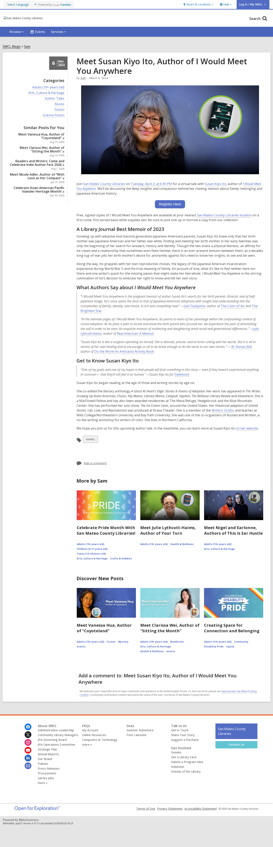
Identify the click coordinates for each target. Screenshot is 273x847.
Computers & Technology (99, 740)
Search (255, 18)
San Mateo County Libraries (104, 184)
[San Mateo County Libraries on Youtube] (28, 750)
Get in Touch (179, 730)
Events (40, 32)
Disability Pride (214, 646)
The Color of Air (233, 306)
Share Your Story (183, 735)
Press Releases (49, 768)
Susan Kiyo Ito (215, 184)
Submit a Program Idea (187, 762)
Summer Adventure (140, 730)
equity (230, 646)
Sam (27, 46)
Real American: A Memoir (135, 333)
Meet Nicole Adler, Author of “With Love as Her (37, 176)
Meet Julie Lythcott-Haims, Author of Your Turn (168, 530)
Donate (176, 752)
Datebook (181, 374)
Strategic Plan (47, 749)
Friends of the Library (186, 771)
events (90, 440)
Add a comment (95, 463)
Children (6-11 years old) (92, 549)
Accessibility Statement (200, 808)
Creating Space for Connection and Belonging (231, 627)
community (241, 641)
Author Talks (54, 98)
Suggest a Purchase (185, 740)
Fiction (59, 109)
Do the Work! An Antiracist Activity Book (124, 351)
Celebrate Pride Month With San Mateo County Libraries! (106, 530)
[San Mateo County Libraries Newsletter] (28, 765)
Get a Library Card (183, 757)
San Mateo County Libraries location (224, 215)
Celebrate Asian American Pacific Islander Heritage (39, 190)
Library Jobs (46, 778)
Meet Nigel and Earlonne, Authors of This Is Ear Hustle (233, 530)
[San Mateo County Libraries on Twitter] (28, 734)
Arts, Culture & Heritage (46, 93)
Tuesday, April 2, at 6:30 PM (151, 184)
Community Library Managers (58, 735)
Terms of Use (145, 808)
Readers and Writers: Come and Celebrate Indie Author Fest (37, 163)
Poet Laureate (136, 735)
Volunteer (177, 767)
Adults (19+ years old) (48, 87)
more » (43, 783)
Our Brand (45, 759)
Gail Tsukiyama (194, 306)
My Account (90, 730)
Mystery (123, 641)
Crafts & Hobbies (121, 558)
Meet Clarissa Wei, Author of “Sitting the (42, 149)
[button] (197, 4)
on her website (247, 428)
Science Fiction (53, 115)
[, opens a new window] (37, 810)
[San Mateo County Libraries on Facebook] (28, 726)
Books (59, 104)
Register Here (170, 204)
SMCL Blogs (12, 46)
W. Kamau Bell (241, 346)
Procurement (47, 773)
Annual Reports (48, 754)
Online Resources (94, 735)
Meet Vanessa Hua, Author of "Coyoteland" (104, 627)
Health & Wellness (182, 544)
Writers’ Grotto (223, 410)
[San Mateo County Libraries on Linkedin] (28, 758)
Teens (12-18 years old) (91, 553)
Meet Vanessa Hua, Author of (41, 136)
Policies (43, 764)
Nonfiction (177, 641)
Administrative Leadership (56, 730)
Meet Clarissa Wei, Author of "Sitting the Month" (169, 627)
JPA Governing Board (52, 740)
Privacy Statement (170, 808)
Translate (65, 4)
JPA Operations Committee (56, 744)
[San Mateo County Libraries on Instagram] (28, 742)
